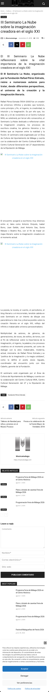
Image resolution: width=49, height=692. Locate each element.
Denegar (24, 676)
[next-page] (6, 515)
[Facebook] (11, 44)
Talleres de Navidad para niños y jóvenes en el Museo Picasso (11, 424)
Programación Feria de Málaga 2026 (30, 502)
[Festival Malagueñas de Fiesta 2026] (7, 633)
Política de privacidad (32, 688)
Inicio (2, 11)
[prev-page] (2, 515)
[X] (16, 44)
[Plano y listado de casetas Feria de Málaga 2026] (7, 493)
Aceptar (24, 669)
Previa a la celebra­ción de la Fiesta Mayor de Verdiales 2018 (34, 424)
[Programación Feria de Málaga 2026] (7, 506)
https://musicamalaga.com (22, 460)
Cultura (8, 11)
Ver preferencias (24, 683)
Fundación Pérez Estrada (16, 395)
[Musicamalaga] (2, 38)
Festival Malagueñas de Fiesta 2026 (30, 630)
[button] (45, 643)
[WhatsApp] (28, 44)
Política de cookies (14, 688)
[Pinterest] (22, 44)
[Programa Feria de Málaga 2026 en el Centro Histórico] (7, 480)
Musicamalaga (11, 38)
